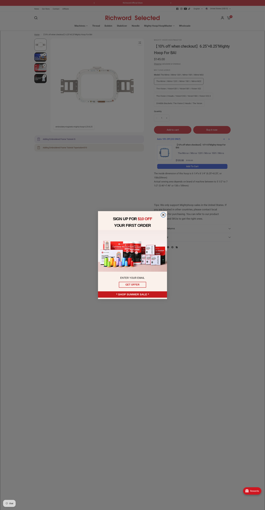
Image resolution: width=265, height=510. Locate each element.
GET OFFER (132, 284)
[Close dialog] (163, 214)
